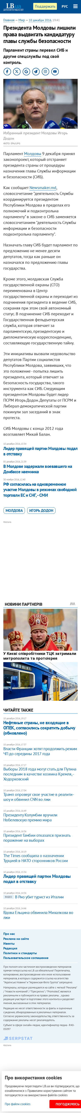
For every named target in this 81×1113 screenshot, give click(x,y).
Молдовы (32, 153)
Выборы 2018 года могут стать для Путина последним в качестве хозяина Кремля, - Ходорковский (39, 774)
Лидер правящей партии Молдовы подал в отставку (40, 451)
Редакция (10, 948)
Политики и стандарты (20, 953)
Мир (21, 20)
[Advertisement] (40, 556)
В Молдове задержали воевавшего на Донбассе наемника (37, 469)
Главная (9, 20)
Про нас (9, 934)
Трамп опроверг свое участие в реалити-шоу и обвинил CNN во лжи (38, 797)
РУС (65, 6)
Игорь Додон (41, 510)
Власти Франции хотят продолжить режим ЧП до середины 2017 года (40, 751)
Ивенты (9, 943)
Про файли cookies (17, 1104)
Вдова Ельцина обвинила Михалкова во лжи (38, 915)
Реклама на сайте (16, 939)
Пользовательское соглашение (25, 958)
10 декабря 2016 (40, 20)
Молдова (14, 510)
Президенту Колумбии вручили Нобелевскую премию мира (30, 817)
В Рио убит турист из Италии (34, 897)
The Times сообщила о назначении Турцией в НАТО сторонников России (35, 858)
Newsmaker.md (42, 187)
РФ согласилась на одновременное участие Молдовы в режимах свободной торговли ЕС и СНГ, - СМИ (40, 489)
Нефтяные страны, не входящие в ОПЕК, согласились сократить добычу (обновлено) (39, 728)
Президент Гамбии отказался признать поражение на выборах (36, 838)
